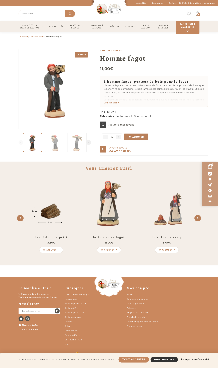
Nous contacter (30, 325)
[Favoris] (189, 14)
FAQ (67, 344)
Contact (172, 3)
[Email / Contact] (210, 185)
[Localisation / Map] (210, 179)
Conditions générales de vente (142, 321)
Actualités (141, 3)
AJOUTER (138, 137)
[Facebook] (210, 191)
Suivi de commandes (137, 299)
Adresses (131, 308)
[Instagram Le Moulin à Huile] (27, 318)
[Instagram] (210, 196)
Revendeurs (157, 3)
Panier (130, 294)
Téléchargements (135, 303)
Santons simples (143, 116)
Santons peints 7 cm (75, 312)
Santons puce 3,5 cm (75, 303)
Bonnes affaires (72, 335)
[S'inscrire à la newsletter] (57, 310)
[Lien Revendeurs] (210, 202)
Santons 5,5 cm (72, 308)
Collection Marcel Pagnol (77, 294)
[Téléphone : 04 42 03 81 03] (210, 174)
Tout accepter (133, 359)
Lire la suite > (111, 102)
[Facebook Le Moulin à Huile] (21, 318)
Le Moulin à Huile (73, 340)
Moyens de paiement (137, 312)
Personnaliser (164, 359)
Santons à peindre (74, 317)
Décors (68, 321)
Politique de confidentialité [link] (195, 359)
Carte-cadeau (71, 330)
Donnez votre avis (136, 326)
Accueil (24, 36)
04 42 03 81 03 (30, 329)
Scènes (68, 326)
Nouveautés (71, 299)
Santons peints (38, 36)
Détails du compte (136, 317)
